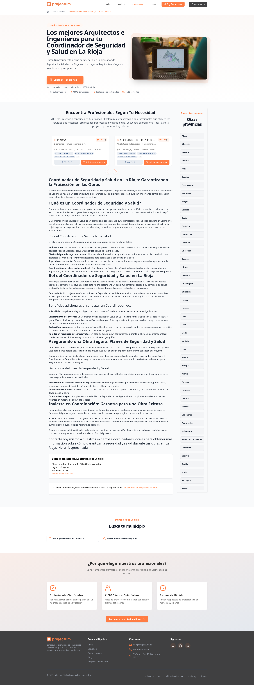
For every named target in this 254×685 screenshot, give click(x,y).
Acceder (198, 4)
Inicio (107, 4)
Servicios (121, 4)
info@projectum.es (142, 644)
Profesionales (138, 4)
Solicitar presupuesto (95, 162)
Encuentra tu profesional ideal (125, 619)
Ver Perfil (68, 162)
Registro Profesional (98, 661)
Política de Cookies (153, 676)
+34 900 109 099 (141, 649)
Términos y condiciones (197, 676)
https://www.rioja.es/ (62, 473)
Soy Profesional (174, 4)
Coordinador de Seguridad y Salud (140, 487)
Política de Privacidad (174, 676)
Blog (154, 4)
